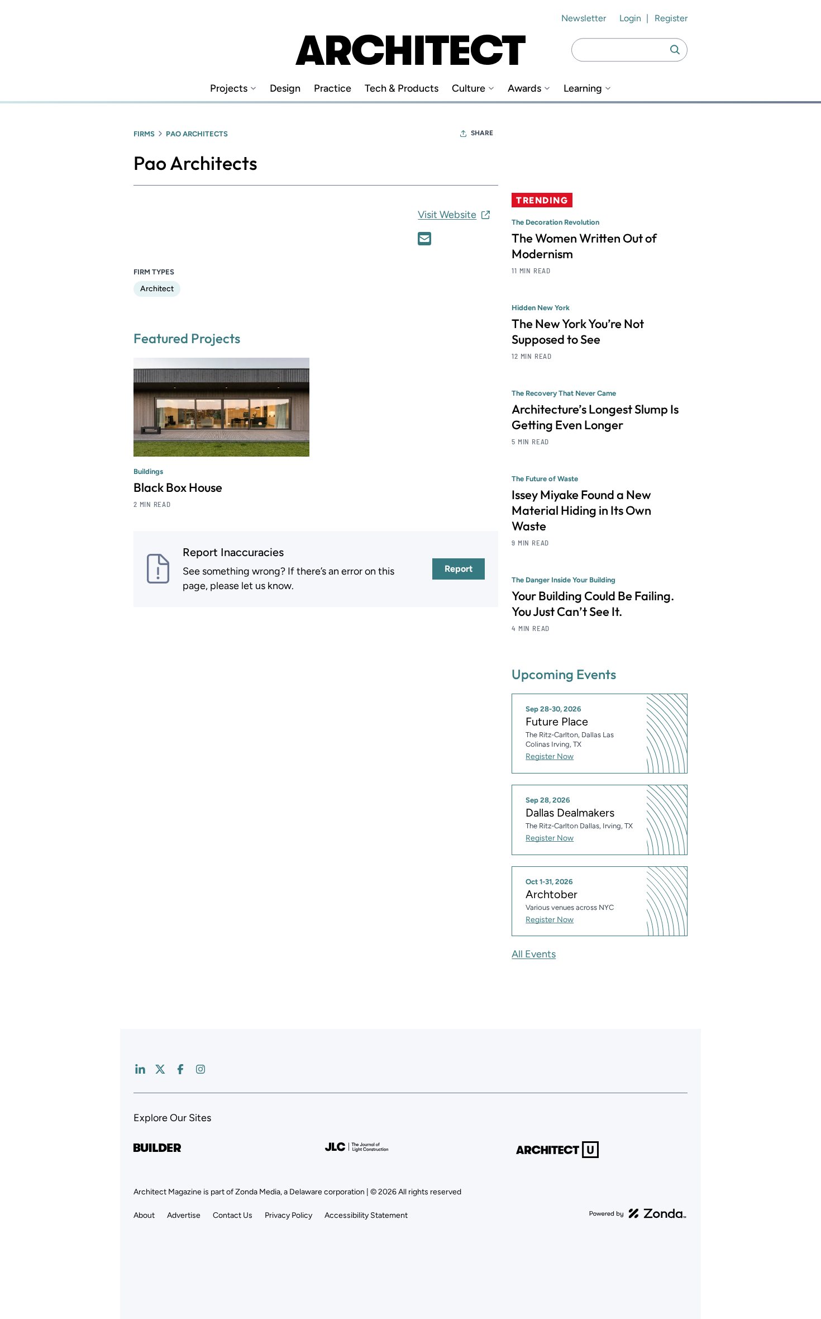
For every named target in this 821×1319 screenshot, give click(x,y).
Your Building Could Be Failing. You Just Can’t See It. (593, 603)
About (144, 1215)
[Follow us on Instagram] (200, 1069)
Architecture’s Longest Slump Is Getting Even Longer (595, 417)
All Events (534, 954)
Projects (228, 88)
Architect (157, 288)
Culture (468, 88)
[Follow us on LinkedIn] (140, 1069)
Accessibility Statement (366, 1215)
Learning (583, 88)
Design (285, 88)
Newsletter (583, 18)
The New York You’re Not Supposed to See (578, 331)
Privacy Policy (288, 1215)
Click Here (424, 238)
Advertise (184, 1215)
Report (458, 568)
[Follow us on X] (160, 1069)
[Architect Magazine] (410, 50)
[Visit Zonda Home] (638, 1213)
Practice (332, 88)
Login (630, 18)
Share (482, 133)
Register (671, 18)
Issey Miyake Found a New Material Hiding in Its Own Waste (581, 510)
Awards (524, 88)
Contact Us (232, 1215)
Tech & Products (401, 88)
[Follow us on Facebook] (180, 1069)
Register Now (550, 756)
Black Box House (177, 487)
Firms (144, 133)
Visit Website (447, 214)
